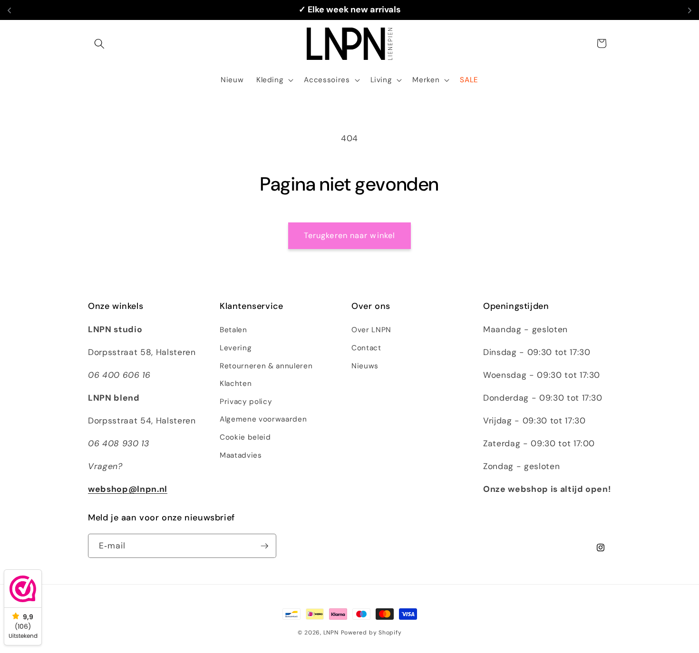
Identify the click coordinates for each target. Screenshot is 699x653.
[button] (99, 43)
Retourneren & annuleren (266, 366)
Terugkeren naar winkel (349, 235)
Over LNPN (371, 330)
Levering (236, 348)
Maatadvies (241, 455)
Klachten (236, 383)
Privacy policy (246, 401)
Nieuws (365, 366)
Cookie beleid (245, 437)
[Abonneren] (264, 546)
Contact (366, 348)
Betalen (233, 330)
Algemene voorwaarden (263, 419)
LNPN (331, 632)
